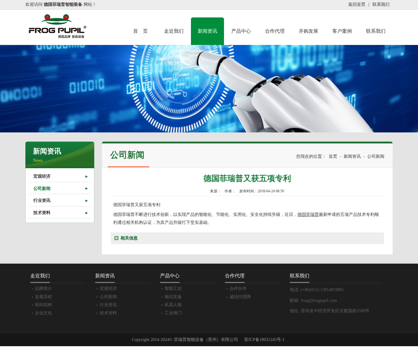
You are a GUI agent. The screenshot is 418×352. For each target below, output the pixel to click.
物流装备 (173, 297)
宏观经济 (41, 176)
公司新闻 (41, 188)
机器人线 (173, 304)
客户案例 (342, 31)
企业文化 (43, 313)
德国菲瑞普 (308, 214)
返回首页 (356, 4)
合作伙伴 (238, 288)
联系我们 (381, 4)
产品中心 (241, 31)
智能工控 (173, 288)
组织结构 (43, 304)
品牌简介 (43, 288)
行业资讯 (41, 200)
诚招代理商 (240, 297)
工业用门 (173, 313)
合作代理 (275, 31)
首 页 (140, 31)
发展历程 (43, 297)
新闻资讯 (207, 31)
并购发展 (308, 31)
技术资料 (41, 212)
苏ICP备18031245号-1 (264, 339)
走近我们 (174, 31)
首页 (333, 156)
